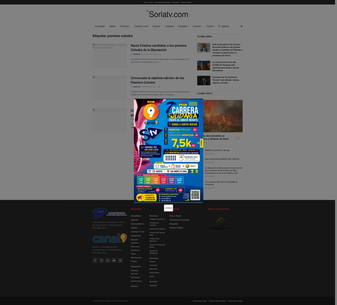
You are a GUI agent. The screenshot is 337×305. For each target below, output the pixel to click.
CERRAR (168, 208)
